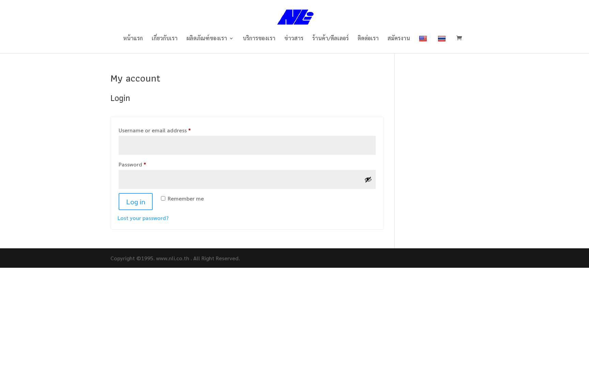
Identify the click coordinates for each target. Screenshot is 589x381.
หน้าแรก (133, 39)
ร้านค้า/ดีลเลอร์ (330, 39)
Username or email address (166, 130)
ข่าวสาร (293, 39)
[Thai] (443, 44)
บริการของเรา (259, 39)
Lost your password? (143, 217)
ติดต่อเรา (368, 39)
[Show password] (368, 179)
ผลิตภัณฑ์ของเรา (206, 39)
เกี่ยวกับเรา (165, 39)
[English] (424, 44)
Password (143, 164)
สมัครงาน (399, 39)
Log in (135, 201)
